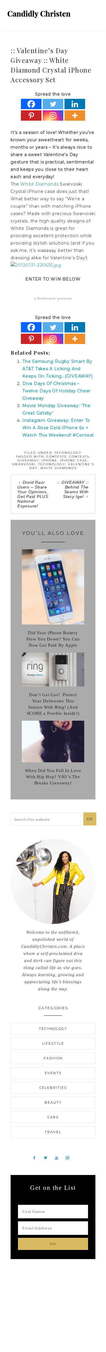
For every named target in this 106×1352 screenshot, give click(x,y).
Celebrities (53, 1088)
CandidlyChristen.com (39, 14)
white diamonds (58, 468)
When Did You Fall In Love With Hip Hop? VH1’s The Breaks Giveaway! (53, 776)
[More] (74, 115)
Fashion (53, 1058)
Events (53, 1073)
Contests (57, 456)
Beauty (53, 1102)
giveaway (28, 460)
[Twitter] (53, 104)
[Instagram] (53, 115)
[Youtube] (59, 1157)
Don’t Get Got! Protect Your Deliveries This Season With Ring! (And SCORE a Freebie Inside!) (53, 704)
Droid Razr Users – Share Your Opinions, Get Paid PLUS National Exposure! (32, 494)
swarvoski (24, 464)
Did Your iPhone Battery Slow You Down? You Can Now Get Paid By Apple (53, 639)
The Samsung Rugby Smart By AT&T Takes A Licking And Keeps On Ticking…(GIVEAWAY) (57, 369)
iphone (49, 460)
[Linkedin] (74, 104)
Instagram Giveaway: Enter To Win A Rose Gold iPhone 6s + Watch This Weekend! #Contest (58, 428)
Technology (68, 453)
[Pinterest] (31, 115)
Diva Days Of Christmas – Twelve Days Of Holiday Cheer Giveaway (56, 391)
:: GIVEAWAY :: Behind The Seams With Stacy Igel (73, 489)
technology (51, 464)
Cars (53, 1117)
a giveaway (53, 298)
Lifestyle (53, 1043)
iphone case (73, 460)
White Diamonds (39, 184)
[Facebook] (31, 104)
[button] (94, 11)
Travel (53, 1132)
